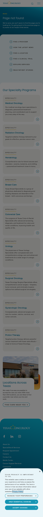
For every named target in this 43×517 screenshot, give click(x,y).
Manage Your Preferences (20, 496)
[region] (21, 492)
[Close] (40, 471)
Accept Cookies (20, 508)
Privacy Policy (17, 491)
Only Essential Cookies (20, 502)
